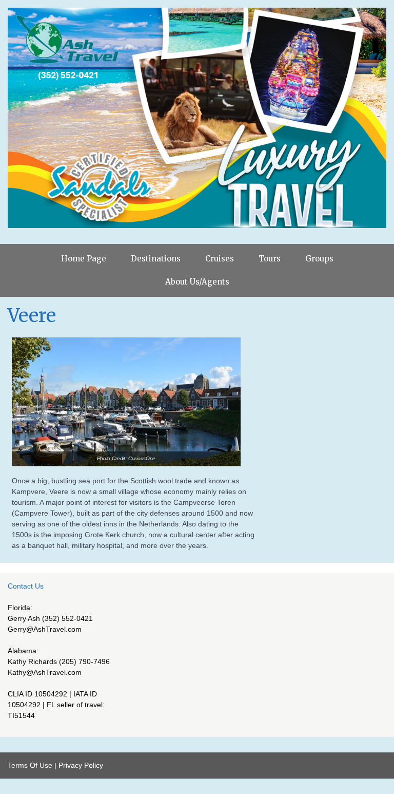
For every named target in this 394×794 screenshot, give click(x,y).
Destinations (156, 258)
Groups (319, 258)
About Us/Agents (197, 282)
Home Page (83, 258)
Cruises (219, 258)
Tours (270, 258)
